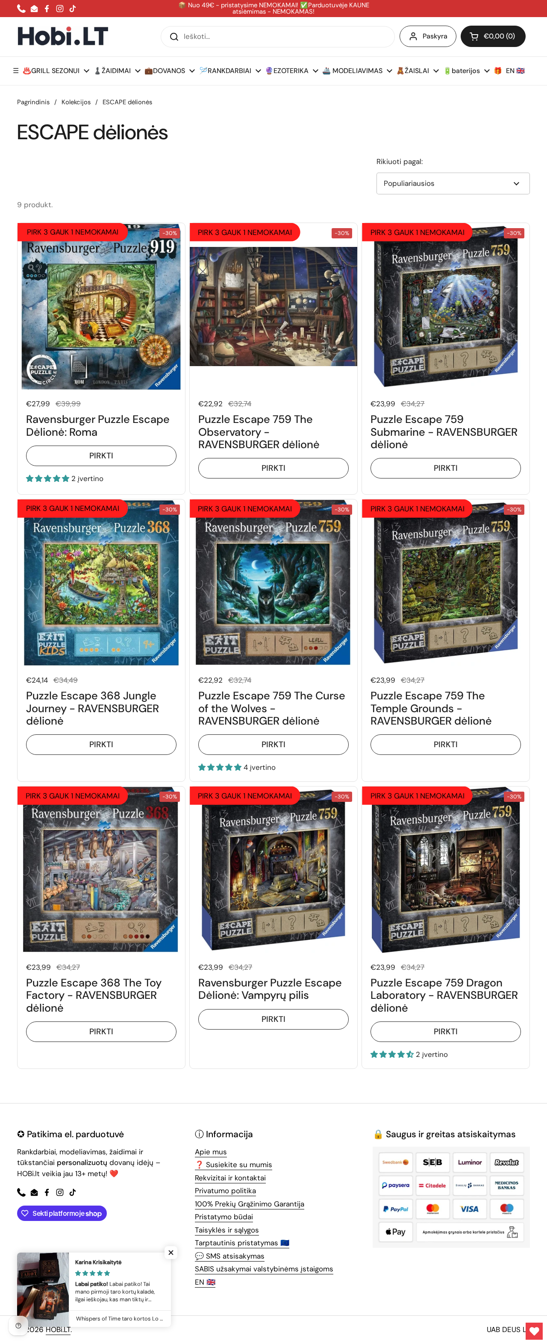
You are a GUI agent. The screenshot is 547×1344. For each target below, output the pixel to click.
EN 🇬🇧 (205, 1282)
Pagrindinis (33, 102)
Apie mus (211, 1151)
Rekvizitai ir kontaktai (230, 1178)
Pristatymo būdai (224, 1216)
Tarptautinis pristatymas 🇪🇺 (242, 1242)
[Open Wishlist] (534, 1331)
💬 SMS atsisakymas (230, 1256)
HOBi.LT (58, 1329)
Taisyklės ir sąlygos (227, 1230)
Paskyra (435, 36)
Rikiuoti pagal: (399, 161)
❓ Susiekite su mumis (233, 1164)
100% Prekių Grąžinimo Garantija (249, 1204)
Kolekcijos (76, 102)
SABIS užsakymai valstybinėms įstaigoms (264, 1269)
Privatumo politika (225, 1190)
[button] (493, 36)
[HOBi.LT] (63, 36)
